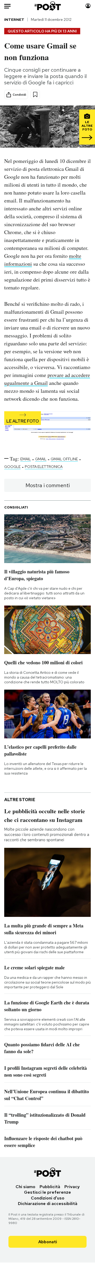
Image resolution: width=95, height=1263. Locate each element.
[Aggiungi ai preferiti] (35, 94)
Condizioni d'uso (47, 1198)
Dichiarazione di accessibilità (47, 1203)
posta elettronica (44, 466)
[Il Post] (47, 6)
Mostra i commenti (48, 485)
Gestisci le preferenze (47, 1192)
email (25, 459)
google (12, 466)
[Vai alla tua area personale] (88, 6)
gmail (40, 459)
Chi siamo (25, 1186)
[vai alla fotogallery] (47, 429)
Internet (14, 19)
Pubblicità (50, 1186)
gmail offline (64, 459)
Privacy (72, 1186)
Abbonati (47, 1242)
